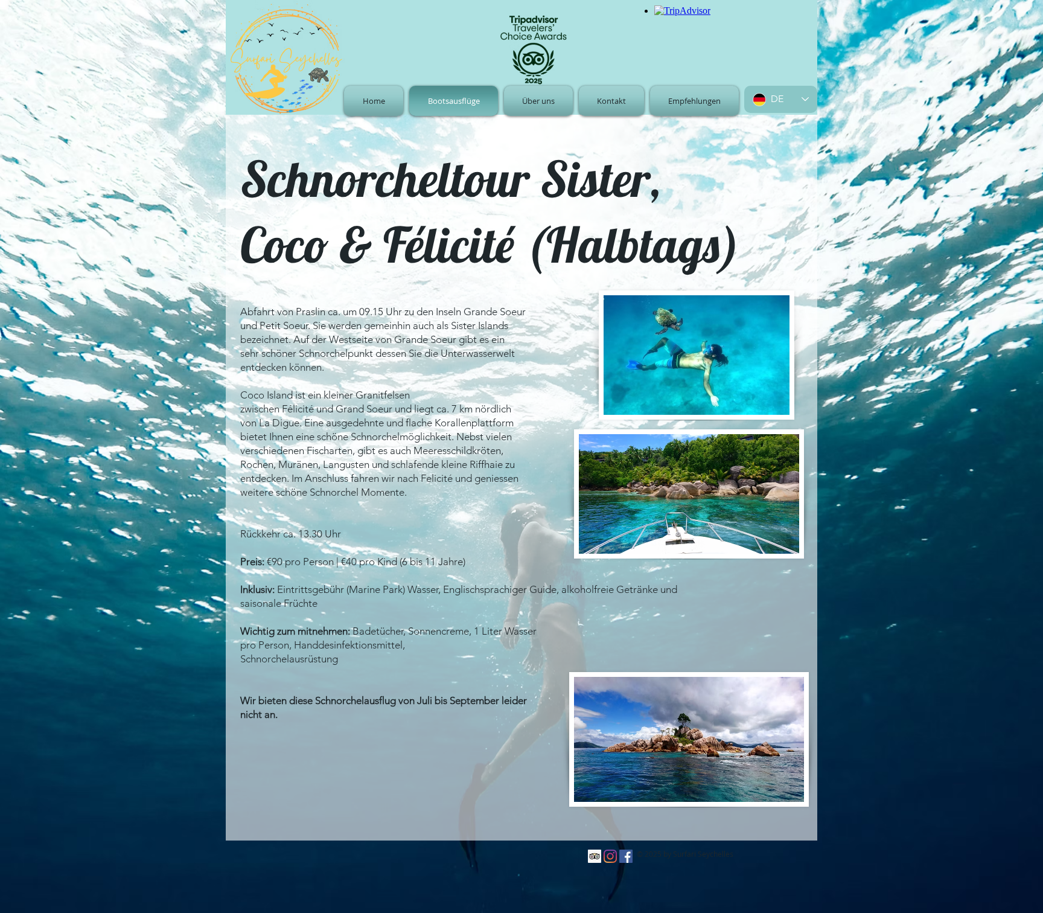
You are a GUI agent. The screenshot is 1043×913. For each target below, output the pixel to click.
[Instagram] (610, 856)
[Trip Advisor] (594, 856)
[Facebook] (626, 856)
